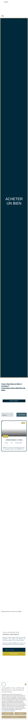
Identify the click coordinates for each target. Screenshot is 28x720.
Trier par (3, 413)
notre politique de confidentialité (8, 710)
